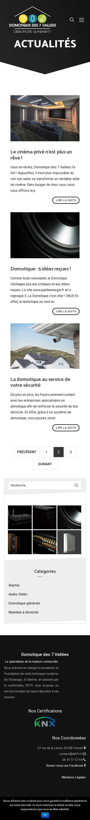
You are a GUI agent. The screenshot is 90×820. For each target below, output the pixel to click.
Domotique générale (24, 603)
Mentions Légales (74, 777)
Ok (45, 815)
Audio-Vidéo (18, 594)
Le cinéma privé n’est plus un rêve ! (41, 155)
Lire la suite (66, 200)
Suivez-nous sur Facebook (65, 765)
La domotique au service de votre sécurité (40, 382)
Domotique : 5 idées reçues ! (40, 269)
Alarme (14, 585)
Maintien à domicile (24, 612)
